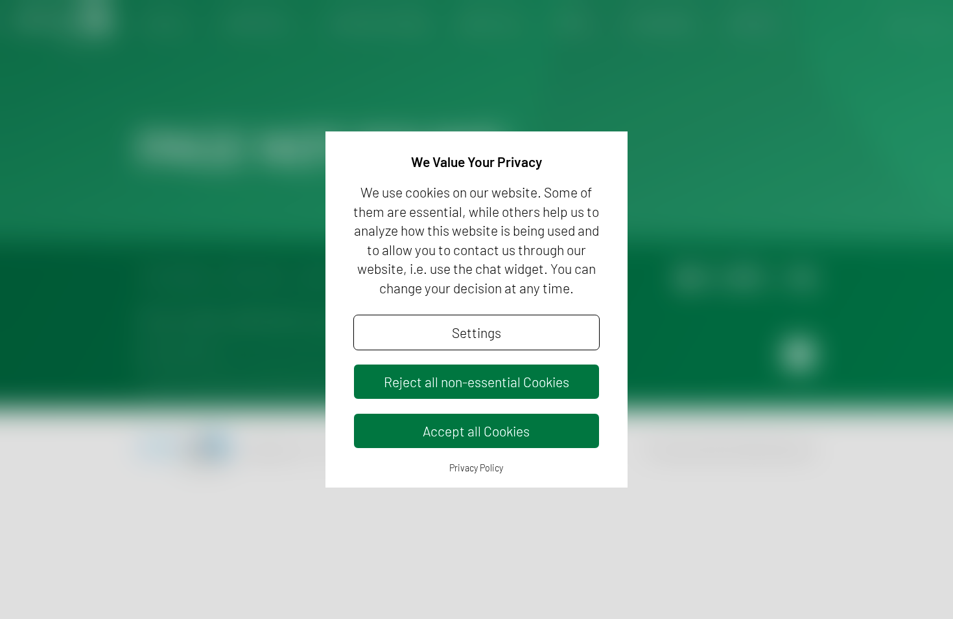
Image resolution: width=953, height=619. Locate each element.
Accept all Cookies (476, 431)
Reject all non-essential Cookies (476, 382)
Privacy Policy (476, 467)
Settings (476, 332)
